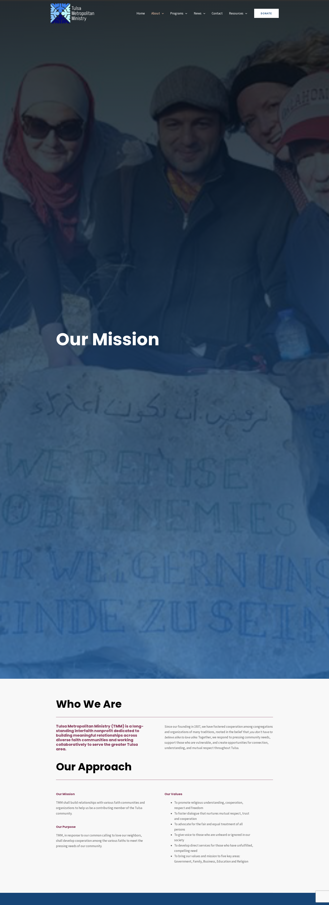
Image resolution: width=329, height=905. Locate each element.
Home (141, 13)
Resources (236, 13)
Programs (176, 13)
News (197, 13)
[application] (162, 13)
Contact (217, 13)
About (155, 13)
